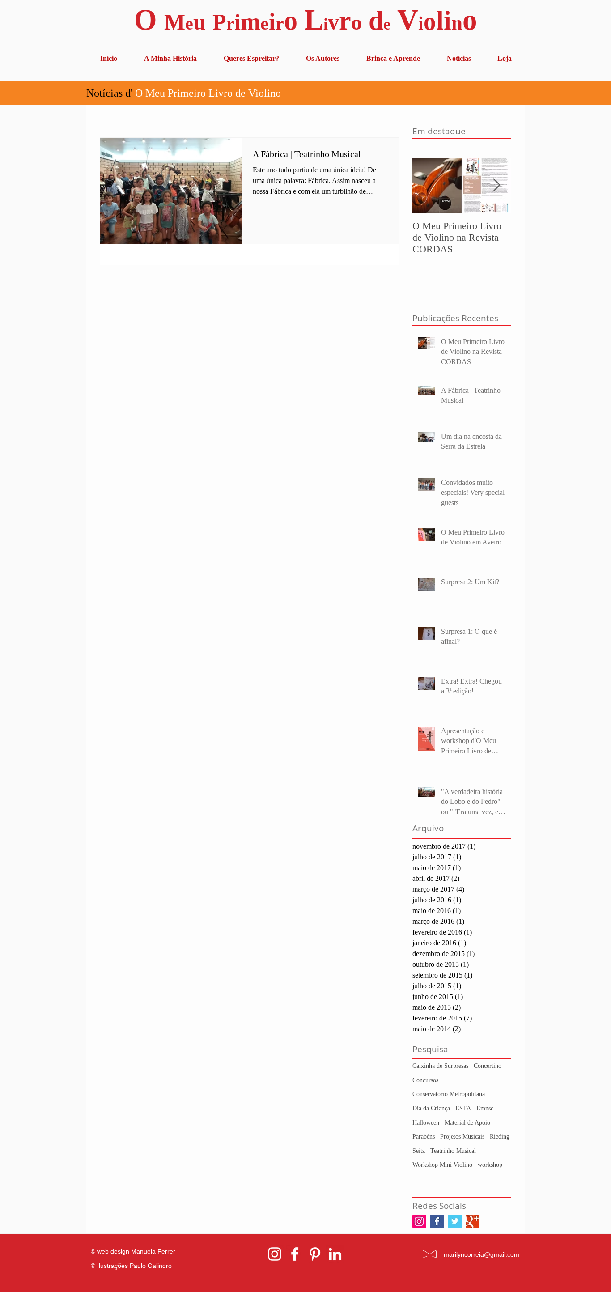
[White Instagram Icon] (275, 1254)
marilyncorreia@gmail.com (481, 1254)
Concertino (487, 1065)
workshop (490, 1164)
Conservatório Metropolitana (448, 1094)
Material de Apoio (467, 1122)
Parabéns (423, 1136)
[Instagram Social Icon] (419, 1221)
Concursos (425, 1080)
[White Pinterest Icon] (315, 1254)
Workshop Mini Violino (442, 1164)
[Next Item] (496, 185)
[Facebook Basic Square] (437, 1221)
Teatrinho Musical (453, 1151)
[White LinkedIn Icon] (335, 1254)
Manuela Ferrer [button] (154, 1251)
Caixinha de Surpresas (440, 1065)
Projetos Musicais (462, 1136)
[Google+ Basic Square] (472, 1221)
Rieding (499, 1136)
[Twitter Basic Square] (455, 1221)
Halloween (425, 1122)
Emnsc (484, 1108)
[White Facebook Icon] (295, 1254)
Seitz (418, 1151)
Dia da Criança (431, 1108)
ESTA (463, 1108)
